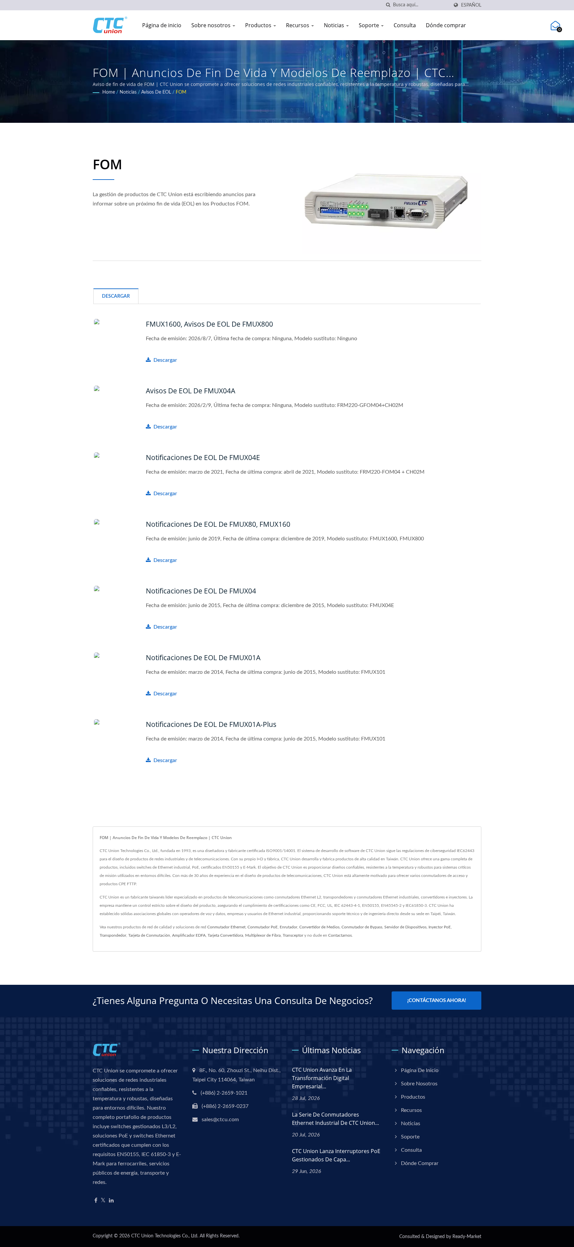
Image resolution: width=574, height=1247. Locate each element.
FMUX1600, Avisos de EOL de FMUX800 (209, 324)
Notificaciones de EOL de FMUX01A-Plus (211, 724)
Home (108, 92)
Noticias (334, 25)
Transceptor (293, 935)
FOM (181, 92)
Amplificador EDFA (189, 935)
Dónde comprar (446, 25)
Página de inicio (161, 25)
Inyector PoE (440, 927)
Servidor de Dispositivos (405, 927)
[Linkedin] (111, 1201)
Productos (259, 25)
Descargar (165, 360)
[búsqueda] (388, 5)
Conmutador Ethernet (226, 927)
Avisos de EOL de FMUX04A (190, 390)
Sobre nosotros (211, 25)
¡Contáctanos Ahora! (436, 1000)
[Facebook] (95, 1201)
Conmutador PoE (262, 927)
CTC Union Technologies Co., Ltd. (164, 1236)
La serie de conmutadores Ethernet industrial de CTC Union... (335, 1119)
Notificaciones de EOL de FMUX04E (203, 457)
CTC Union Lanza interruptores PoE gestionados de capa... (336, 1155)
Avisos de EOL (156, 92)
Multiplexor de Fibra (263, 935)
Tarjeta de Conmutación (149, 935)
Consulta (405, 25)
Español (471, 5)
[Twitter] (103, 1201)
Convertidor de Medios (319, 927)
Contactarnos (340, 935)
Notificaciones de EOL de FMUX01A (203, 657)
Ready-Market (466, 1236)
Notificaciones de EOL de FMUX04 (201, 590)
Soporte (369, 25)
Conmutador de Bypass (361, 927)
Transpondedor (113, 935)
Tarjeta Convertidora (225, 935)
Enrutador (288, 927)
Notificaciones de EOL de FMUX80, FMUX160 (218, 524)
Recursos (298, 25)
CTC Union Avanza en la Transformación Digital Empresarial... (322, 1078)
